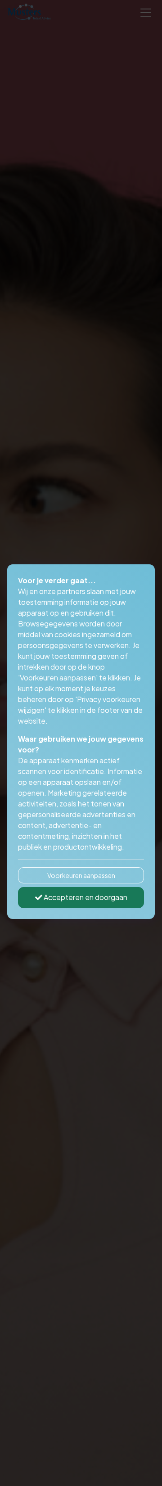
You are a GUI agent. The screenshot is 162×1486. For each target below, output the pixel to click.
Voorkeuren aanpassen (81, 875)
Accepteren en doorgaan (84, 897)
